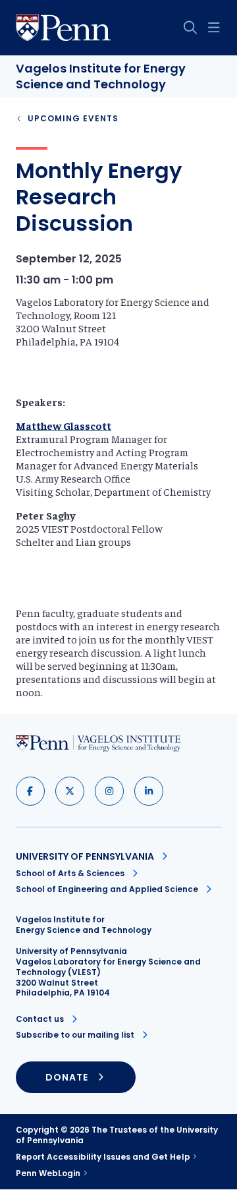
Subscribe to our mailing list (75, 1035)
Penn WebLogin (48, 1173)
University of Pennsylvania (85, 856)
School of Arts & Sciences (70, 873)
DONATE (66, 1077)
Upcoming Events (73, 118)
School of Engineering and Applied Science (107, 889)
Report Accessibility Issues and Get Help (103, 1157)
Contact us (40, 1019)
